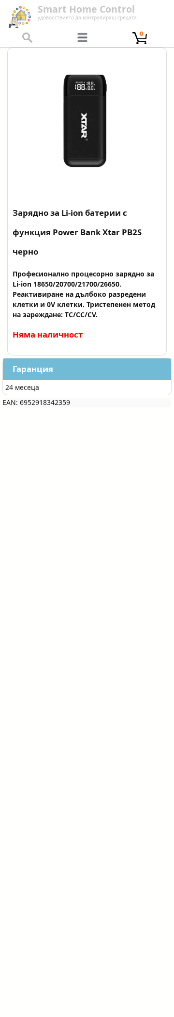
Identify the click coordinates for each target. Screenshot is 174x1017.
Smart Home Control (86, 9)
